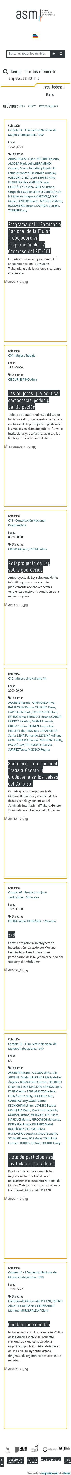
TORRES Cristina (30, 1143)
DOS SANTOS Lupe (48, 1087)
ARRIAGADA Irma (43, 702)
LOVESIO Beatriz (28, 201)
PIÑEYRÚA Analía (19, 1124)
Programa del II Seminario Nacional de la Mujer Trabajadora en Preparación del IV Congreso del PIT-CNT (34, 237)
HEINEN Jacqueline (41, 726)
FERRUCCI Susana (38, 717)
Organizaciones (51, 1459)
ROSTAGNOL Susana (21, 206)
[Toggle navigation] (35, 36)
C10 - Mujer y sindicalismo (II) (27, 678)
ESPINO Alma (47, 177)
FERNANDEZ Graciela (41, 1091)
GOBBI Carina (37, 1101)
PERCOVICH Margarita (45, 1119)
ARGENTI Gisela (18, 1077)
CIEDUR (13, 379)
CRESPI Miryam (18, 549)
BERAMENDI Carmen (33, 1082)
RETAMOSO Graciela (39, 745)
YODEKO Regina (39, 749)
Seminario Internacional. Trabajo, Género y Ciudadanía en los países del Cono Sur (33, 773)
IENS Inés (33, 731)
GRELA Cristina (44, 187)
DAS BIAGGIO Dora (45, 712)
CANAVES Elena (45, 707)
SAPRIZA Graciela (47, 206)
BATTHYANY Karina (21, 707)
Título (22, 105)
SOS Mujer (35, 1138)
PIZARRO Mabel (42, 1124)
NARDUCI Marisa (19, 1119)
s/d (11, 934)
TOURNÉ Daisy (17, 210)
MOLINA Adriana (50, 735)
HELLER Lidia (16, 731)
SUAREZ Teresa (17, 749)
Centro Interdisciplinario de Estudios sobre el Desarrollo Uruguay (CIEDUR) (32, 173)
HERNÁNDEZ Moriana (41, 921)
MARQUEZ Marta (51, 201)
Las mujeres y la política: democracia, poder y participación (34, 400)
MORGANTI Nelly (51, 740)
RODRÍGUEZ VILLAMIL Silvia (26, 1129)
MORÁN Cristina (18, 1115)
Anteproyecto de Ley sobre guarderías (29, 566)
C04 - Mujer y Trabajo (22, 355)
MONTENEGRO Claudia (23, 740)
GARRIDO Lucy (39, 182)
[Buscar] (61, 54)
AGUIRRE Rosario (47, 159)
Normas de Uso (32, 1460)
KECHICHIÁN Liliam (21, 1105)
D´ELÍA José (29, 177)
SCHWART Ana (17, 1138)
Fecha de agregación (48, 105)
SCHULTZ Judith (46, 1133)
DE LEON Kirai (26, 1087)
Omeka (66, 1473)
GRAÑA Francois (42, 721)
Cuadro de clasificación (15, 1460)
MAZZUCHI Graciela (44, 1110)
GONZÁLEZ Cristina (21, 187)
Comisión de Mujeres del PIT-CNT (29, 1301)
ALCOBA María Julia (21, 163)
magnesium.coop (49, 1473)
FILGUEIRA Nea (18, 182)
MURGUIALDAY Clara (44, 1115)
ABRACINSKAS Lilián (21, 159)
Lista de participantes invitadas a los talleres (31, 1160)
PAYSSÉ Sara (16, 745)
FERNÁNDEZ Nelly (20, 1096)
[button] (54, 54)
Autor (31, 105)
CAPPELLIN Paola (19, 712)
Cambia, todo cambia (29, 1324)
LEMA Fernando (27, 735)
